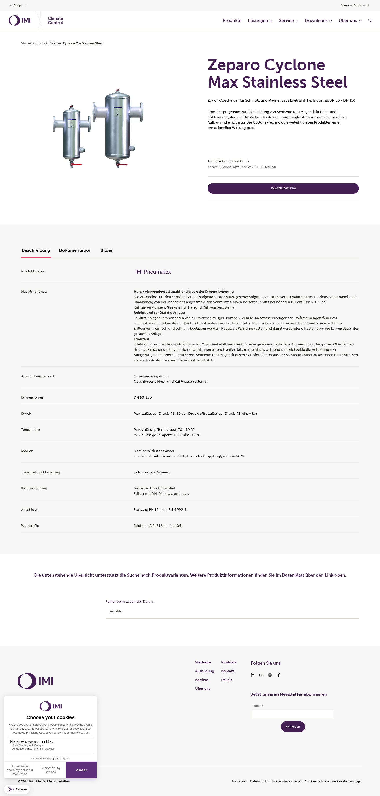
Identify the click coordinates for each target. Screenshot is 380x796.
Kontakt (227, 671)
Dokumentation (75, 250)
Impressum (240, 781)
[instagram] (270, 675)
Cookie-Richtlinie (317, 781)
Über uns (348, 20)
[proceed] (247, 161)
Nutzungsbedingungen (286, 781)
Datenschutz (259, 781)
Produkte (232, 20)
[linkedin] (252, 675)
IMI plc (227, 680)
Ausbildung (204, 671)
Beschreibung (36, 250)
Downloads (316, 20)
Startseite (27, 43)
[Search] (370, 20)
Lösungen (258, 20)
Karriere (201, 680)
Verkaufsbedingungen (347, 781)
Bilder (106, 250)
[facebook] (279, 675)
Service (286, 20)
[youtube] (261, 675)
